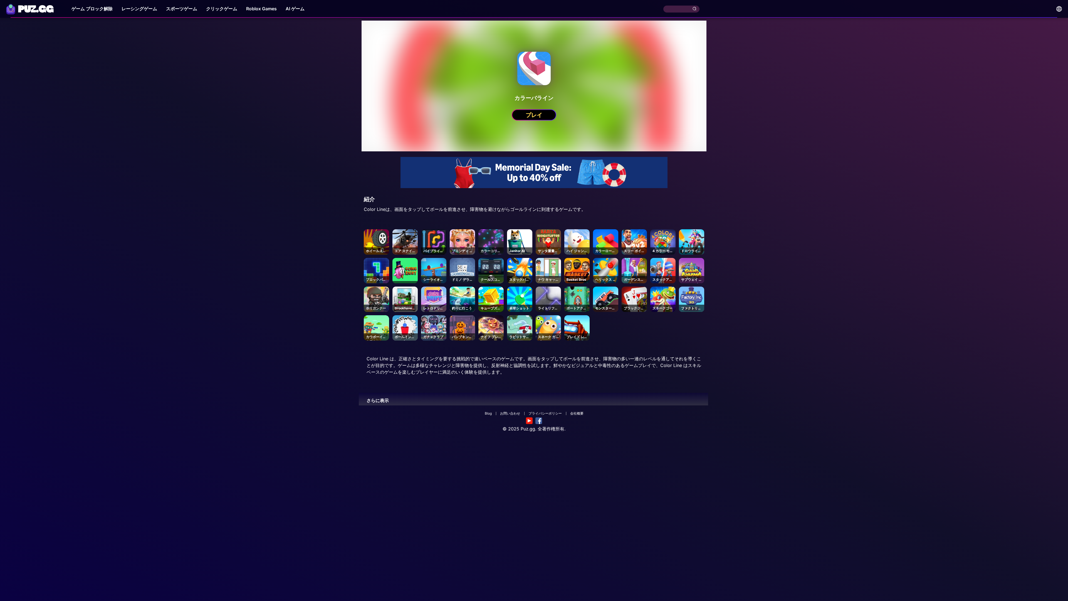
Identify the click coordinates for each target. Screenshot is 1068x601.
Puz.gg (528, 429)
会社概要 (577, 413)
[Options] (1059, 8)
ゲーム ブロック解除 (92, 8)
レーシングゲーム (139, 8)
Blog (488, 413)
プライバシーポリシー (545, 413)
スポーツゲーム (181, 8)
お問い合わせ (510, 413)
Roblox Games (261, 8)
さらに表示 (378, 400)
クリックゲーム (221, 8)
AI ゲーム (295, 8)
